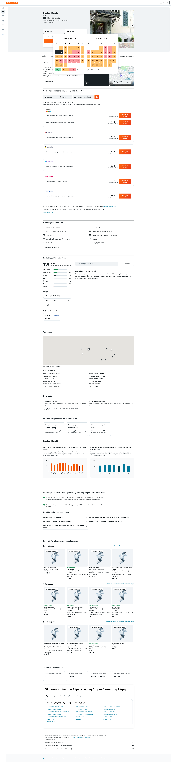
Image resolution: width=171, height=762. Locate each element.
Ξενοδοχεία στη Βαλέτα (110, 714)
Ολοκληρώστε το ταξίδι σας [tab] (72, 696)
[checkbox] (52, 316)
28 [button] (57, 65)
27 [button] (82, 61)
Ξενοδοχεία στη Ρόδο (81, 709)
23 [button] (65, 61)
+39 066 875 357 (48, 23)
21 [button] (57, 61)
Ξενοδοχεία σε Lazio (94, 758)
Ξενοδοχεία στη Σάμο (109, 712)
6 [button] (82, 48)
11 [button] (74, 52)
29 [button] (61, 65)
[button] (3, 3)
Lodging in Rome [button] (49, 607)
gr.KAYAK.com (46, 758)
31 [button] (110, 65)
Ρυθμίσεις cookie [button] (48, 212)
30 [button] (65, 65)
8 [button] (61, 52)
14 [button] (57, 56)
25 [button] (74, 61)
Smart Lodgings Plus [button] (50, 567)
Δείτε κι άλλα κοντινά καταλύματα (123, 546)
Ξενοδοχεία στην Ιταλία (81, 758)
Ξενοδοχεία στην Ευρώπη (66, 758)
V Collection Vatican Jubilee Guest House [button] (122, 568)
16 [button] (65, 56)
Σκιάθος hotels (107, 719)
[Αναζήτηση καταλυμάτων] (3, 12)
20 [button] (82, 56)
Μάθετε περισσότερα (109, 206)
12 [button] (78, 52)
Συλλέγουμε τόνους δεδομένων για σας (58, 746)
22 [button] (61, 61)
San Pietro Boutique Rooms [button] (75, 643)
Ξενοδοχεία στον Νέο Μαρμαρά (56, 717)
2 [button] (65, 48)
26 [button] (78, 61)
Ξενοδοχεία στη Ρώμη (106, 758)
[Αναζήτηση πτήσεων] (3, 8)
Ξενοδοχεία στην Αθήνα (54, 714)
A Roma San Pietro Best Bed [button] (75, 607)
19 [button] (78, 56)
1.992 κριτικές (55, 18)
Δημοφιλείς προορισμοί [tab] (53, 696)
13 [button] (82, 52)
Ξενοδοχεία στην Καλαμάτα (55, 707)
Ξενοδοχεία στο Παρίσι (81, 707)
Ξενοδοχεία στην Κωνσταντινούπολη (58, 712)
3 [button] (69, 48)
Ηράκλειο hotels (107, 717)
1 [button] (101, 48)
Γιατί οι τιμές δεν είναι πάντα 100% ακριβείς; (59, 749)
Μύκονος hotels (79, 717)
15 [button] (61, 56)
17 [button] (69, 56)
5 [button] (78, 48)
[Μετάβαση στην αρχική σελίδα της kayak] (12, 3)
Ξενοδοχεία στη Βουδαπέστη (83, 712)
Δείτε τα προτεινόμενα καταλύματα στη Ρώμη (119, 621)
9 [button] (65, 52)
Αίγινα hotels (78, 719)
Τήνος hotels (50, 719)
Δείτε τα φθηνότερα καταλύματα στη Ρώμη (120, 584)
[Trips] (3, 29)
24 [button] (70, 61)
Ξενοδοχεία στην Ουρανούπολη (112, 707)
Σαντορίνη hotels (52, 721)
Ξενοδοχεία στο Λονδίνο (54, 709)
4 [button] (114, 48)
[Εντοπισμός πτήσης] (3, 24)
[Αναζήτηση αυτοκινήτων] (3, 15)
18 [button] (74, 56)
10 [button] (70, 52)
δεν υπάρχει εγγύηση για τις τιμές (81, 737)
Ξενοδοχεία (55, 758)
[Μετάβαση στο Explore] (3, 21)
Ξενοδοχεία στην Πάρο (109, 709)
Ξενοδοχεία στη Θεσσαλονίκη (84, 714)
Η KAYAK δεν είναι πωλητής (54, 742)
